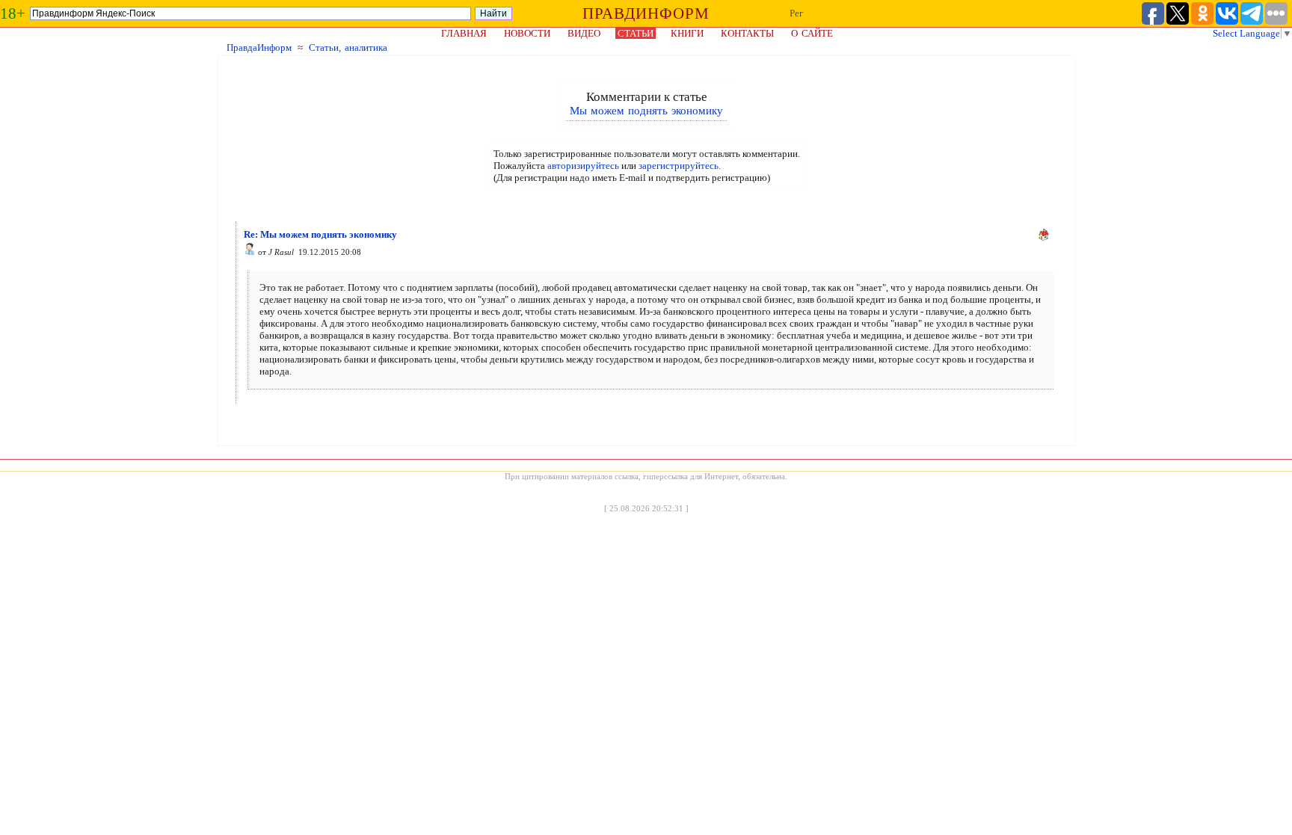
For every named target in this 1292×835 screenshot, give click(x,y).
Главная (464, 33)
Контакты (747, 33)
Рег (796, 13)
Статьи (635, 33)
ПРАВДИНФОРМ (646, 13)
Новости (527, 33)
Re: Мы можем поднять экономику (320, 234)
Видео (583, 33)
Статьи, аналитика (348, 47)
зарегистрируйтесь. (680, 165)
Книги (687, 33)
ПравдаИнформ (259, 47)
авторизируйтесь (583, 165)
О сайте (812, 33)
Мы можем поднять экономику (646, 111)
